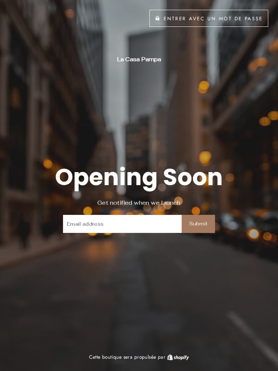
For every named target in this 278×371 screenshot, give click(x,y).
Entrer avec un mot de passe (213, 18)
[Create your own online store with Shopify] (178, 356)
